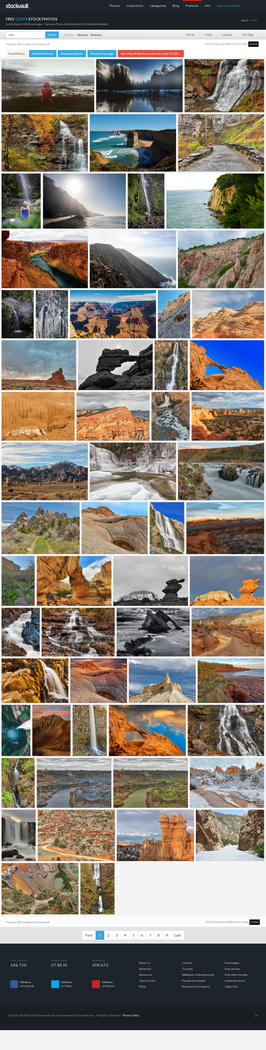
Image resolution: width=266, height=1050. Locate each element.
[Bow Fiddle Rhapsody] (153, 632)
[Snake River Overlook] (150, 783)
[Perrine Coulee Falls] (90, 730)
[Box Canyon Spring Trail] (18, 581)
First (88, 935)
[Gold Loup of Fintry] (35, 680)
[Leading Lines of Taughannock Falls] (221, 143)
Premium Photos (43, 53)
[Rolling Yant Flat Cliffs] (228, 314)
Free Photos (17, 53)
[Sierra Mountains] (52, 314)
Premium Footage (102, 53)
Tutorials (187, 968)
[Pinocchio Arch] (115, 365)
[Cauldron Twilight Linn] (221, 471)
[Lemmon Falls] (167, 528)
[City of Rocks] (45, 471)
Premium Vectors (72, 53)
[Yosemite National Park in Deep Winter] (139, 85)
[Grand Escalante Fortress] (162, 680)
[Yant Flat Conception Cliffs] (115, 528)
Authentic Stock (235, 980)
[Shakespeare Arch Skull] (227, 365)
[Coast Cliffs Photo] (84, 201)
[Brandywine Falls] (224, 85)
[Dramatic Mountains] (51, 730)
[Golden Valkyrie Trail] (228, 632)
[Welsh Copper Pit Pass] (40, 888)
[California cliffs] (133, 259)
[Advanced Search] (253, 5)
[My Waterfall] (16, 730)
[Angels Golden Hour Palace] (228, 416)
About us (144, 962)
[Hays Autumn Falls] (226, 730)
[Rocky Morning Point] (231, 680)
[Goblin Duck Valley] (227, 581)
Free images (232, 962)
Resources (145, 974)
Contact (187, 962)
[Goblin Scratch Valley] (38, 416)
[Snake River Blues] (74, 783)
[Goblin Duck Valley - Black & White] (150, 581)
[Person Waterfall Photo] (21, 201)
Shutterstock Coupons (196, 986)
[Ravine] (230, 835)
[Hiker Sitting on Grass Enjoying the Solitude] (48, 85)
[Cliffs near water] (215, 201)
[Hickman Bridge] (74, 581)
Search (244, 20)
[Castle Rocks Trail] (41, 528)
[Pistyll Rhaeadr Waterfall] (97, 888)
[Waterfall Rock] (18, 314)
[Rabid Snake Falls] (171, 365)
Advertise (145, 968)
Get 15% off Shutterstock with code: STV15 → (151, 53)
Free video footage (236, 974)
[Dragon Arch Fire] (147, 730)
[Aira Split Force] (18, 783)
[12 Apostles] (133, 143)
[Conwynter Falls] (21, 632)
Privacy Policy (131, 1015)
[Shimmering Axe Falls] (19, 835)
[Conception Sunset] (98, 680)
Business (96, 34)
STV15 (253, 44)
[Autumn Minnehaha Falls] (78, 632)
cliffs (19, 44)
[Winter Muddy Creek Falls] (133, 471)
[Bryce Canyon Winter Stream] (227, 783)
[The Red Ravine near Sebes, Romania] (221, 259)
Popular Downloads (193, 980)
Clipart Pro (231, 986)
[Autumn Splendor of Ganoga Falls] (45, 143)
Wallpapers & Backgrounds (198, 974)
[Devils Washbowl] (170, 416)
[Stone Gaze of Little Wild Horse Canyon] (174, 314)
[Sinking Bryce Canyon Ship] (113, 416)
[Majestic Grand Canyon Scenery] (113, 314)
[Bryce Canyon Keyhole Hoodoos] (155, 835)
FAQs (142, 986)
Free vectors (232, 968)
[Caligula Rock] (39, 365)
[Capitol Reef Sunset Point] (225, 528)
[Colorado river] (45, 259)
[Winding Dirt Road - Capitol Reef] (76, 835)
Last (177, 935)
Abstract (82, 34)
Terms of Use (147, 980)
